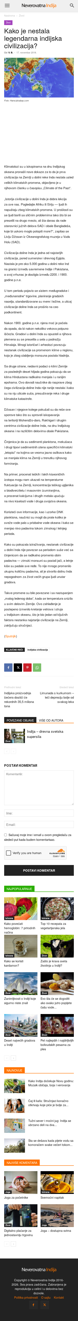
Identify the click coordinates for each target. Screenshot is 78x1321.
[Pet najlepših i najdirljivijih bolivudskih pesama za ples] (57, 1025)
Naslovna (9, 15)
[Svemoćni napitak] (57, 1182)
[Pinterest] (27, 667)
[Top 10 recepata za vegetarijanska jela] (57, 908)
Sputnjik (10, 636)
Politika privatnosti (26, 1297)
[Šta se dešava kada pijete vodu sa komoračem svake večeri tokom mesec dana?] (14, 1145)
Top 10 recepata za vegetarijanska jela (53, 926)
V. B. (10, 52)
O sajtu (46, 1297)
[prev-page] (6, 751)
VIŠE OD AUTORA (51, 720)
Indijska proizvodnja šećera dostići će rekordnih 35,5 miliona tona (19, 699)
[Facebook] (8, 667)
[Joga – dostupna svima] (57, 1215)
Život (21, 15)
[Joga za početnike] (20, 1182)
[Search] (72, 5)
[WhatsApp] (37, 667)
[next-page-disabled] (13, 751)
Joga (7, 1192)
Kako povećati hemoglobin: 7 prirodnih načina (19, 928)
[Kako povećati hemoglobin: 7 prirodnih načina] (20, 908)
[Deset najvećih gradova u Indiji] (20, 1025)
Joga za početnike (16, 1197)
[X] (18, 667)
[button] (7, 5)
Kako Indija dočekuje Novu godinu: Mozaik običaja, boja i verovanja (51, 1083)
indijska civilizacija (37, 649)
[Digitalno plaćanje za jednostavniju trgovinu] (20, 1215)
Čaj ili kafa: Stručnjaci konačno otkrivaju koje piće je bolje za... (48, 1103)
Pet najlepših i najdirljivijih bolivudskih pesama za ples (57, 1044)
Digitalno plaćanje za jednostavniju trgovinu (18, 1232)
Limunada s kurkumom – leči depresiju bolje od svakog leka (57, 697)
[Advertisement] (39, 133)
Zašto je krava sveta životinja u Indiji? (54, 963)
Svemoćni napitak (52, 1197)
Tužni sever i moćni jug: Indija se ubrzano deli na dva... (49, 1123)
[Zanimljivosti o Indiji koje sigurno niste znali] (20, 983)
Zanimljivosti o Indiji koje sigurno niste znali (20, 1000)
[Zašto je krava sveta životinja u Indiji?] (57, 946)
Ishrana (9, 918)
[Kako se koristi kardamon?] (20, 946)
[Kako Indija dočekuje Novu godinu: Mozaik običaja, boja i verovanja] (14, 1086)
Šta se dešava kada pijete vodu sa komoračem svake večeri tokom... (50, 1142)
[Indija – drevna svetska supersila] (14, 736)
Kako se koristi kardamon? (13, 963)
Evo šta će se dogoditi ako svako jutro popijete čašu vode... (56, 1002)
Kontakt (59, 1297)
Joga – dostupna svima (56, 1230)
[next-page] (13, 1058)
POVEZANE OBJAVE (20, 720)
